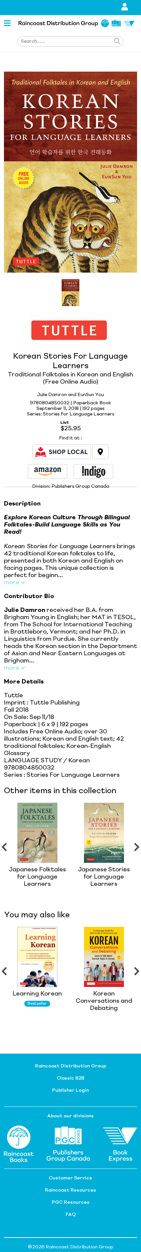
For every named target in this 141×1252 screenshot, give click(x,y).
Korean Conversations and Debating (104, 1001)
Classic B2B (70, 1078)
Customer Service (70, 1178)
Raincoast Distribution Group (70, 1066)
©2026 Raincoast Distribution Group (70, 1247)
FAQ (71, 1214)
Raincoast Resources (70, 1190)
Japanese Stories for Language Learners (104, 877)
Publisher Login (70, 1090)
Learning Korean (37, 994)
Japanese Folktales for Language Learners (37, 877)
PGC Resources (71, 1202)
